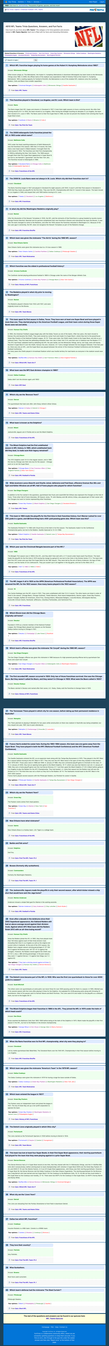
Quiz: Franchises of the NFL (25, 171)
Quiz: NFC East (20, 385)
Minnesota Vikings (69, 53)
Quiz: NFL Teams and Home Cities (27, 413)
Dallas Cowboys (81, 53)
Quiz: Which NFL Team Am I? (25, 363)
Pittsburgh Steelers (31, 53)
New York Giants (44, 53)
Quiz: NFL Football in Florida (25, 475)
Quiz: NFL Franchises (22, 201)
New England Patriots (53, 55)
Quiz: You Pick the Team (23, 125)
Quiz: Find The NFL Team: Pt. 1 (26, 880)
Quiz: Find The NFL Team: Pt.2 (26, 858)
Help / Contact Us (61, 1327)
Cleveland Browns (23, 55)
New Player (93, 2)
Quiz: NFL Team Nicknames (25, 256)
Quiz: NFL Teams (21, 90)
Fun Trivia (12, 2)
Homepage (45, 1327)
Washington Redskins (94, 53)
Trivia (29, 2)
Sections (21, 2)
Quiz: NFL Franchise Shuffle (25, 230)
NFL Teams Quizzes (54, 1318)
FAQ (52, 1327)
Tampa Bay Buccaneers (38, 55)
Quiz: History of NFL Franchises (26, 284)
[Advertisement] (54, 17)
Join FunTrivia (23, 5)
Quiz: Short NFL (20, 1308)
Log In (102, 2)
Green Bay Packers (56, 53)
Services (37, 2)
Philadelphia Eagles (11, 55)
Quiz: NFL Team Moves (23, 312)
